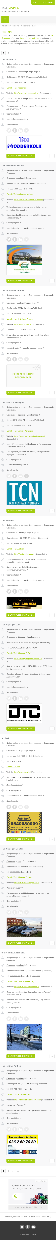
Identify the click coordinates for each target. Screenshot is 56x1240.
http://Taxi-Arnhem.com (24, 554)
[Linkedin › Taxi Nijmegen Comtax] (20, 912)
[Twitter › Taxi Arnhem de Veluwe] (8, 239)
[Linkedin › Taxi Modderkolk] (20, 130)
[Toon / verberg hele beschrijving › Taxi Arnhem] (30, 561)
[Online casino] (28, 1181)
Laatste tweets (13, 228)
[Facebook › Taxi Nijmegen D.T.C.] (14, 698)
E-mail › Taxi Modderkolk (16, 88)
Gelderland (10, 72)
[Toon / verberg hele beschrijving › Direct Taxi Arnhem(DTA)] (30, 993)
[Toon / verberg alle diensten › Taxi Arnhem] (30, 568)
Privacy (33, 1234)
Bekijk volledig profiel (20, 156)
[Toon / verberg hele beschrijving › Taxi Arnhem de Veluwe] (30, 208)
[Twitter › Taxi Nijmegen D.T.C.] (8, 698)
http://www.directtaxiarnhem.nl (26, 987)
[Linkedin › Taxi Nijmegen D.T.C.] (20, 698)
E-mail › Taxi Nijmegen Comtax (19, 877)
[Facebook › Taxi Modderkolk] (14, 130)
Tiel (19, 751)
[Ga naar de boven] (52, 156)
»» (18, 53)
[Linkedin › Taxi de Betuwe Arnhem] (20, 359)
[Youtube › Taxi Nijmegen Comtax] (26, 912)
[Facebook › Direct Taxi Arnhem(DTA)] (14, 1018)
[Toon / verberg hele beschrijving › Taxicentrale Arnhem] (30, 1105)
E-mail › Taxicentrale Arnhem (18, 1094)
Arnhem (20, 178)
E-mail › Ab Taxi (13, 767)
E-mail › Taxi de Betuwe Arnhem (19, 319)
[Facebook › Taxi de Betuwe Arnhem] (14, 359)
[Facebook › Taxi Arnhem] (14, 591)
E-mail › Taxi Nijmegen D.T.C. (18, 653)
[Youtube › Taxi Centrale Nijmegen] (26, 476)
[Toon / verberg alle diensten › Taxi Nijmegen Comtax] (30, 895)
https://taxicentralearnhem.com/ (27, 1100)
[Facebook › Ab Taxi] (14, 807)
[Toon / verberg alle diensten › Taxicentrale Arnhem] (30, 1112)
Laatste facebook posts (17, 119)
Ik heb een (43, 2)
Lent (19, 861)
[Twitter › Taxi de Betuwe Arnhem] (8, 359)
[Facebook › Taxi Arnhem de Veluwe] (14, 239)
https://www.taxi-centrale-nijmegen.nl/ (29, 436)
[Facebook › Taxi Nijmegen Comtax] (14, 912)
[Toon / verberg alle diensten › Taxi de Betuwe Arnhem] (30, 336)
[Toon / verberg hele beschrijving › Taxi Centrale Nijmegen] (30, 445)
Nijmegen (21, 415)
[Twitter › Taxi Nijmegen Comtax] (8, 912)
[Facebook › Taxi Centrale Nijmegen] (14, 476)
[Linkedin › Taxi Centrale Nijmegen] (20, 476)
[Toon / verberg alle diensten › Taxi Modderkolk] (30, 107)
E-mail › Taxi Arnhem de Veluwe (19, 194)
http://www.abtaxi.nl (22, 772)
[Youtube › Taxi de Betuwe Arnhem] (26, 359)
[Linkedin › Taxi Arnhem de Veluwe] (20, 239)
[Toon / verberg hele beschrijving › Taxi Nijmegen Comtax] (30, 888)
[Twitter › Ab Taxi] (8, 807)
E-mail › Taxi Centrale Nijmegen (19, 431)
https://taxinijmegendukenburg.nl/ (28, 658)
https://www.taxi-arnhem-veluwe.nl (28, 199)
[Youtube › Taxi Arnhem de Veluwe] (26, 239)
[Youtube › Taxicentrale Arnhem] (26, 1129)
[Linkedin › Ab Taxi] (20, 807)
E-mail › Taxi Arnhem (15, 549)
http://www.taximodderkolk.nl (26, 93)
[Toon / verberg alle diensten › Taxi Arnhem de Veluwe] (30, 216)
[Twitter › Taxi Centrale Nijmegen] (8, 476)
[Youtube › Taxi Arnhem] (26, 591)
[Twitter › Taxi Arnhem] (8, 591)
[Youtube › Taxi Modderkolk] (26, 130)
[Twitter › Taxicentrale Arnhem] (8, 1129)
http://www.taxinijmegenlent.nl (26, 883)
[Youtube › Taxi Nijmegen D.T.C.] (26, 698)
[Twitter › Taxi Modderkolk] (8, 130)
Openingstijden (13, 114)
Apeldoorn (21, 72)
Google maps (34, 72)
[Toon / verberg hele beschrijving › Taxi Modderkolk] (30, 100)
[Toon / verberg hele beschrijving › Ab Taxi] (30, 779)
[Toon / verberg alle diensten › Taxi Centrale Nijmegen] (30, 453)
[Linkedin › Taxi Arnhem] (20, 591)
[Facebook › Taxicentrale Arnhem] (14, 1129)
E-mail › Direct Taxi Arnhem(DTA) (20, 981)
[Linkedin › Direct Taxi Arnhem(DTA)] (20, 1018)
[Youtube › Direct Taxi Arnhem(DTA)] (26, 1018)
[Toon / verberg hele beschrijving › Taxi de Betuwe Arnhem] (30, 329)
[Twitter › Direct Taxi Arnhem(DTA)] (8, 1018)
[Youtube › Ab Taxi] (26, 807)
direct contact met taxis (29, 38)
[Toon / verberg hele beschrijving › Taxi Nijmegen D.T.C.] (30, 667)
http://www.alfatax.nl (22, 324)
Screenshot (46, 93)
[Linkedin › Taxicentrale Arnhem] (20, 1129)
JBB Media (25, 1234)
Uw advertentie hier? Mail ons (28, 1207)
